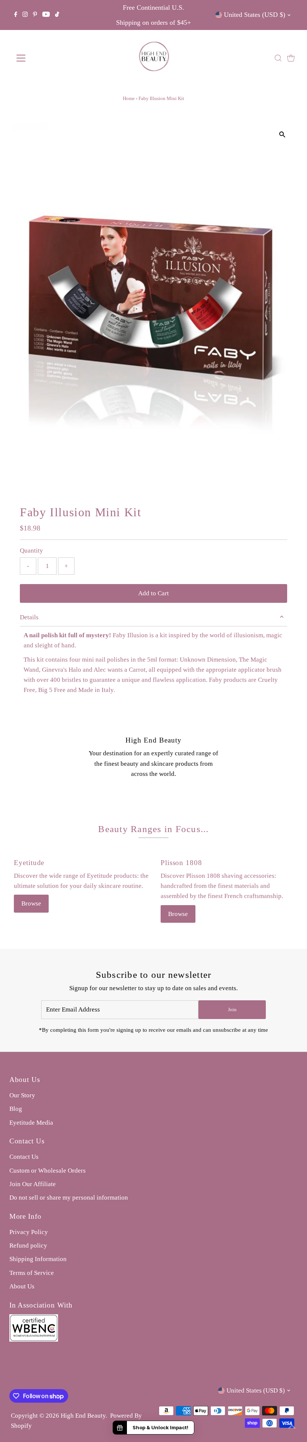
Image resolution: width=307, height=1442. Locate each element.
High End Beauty (83, 1415)
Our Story (22, 1095)
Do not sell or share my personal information (68, 1197)
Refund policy (28, 1245)
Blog (15, 1108)
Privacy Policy (28, 1232)
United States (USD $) (254, 14)
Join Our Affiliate (32, 1184)
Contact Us (24, 1156)
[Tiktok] (57, 15)
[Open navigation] (45, 58)
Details (29, 617)
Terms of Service (31, 1272)
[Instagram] (25, 15)
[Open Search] (278, 58)
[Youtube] (46, 15)
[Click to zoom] (282, 134)
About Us (21, 1286)
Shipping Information (38, 1259)
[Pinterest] (35, 15)
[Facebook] (15, 15)
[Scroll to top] (292, 1427)
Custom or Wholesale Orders (47, 1170)
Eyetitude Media (31, 1122)
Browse (31, 903)
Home (129, 98)
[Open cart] (291, 58)
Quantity (31, 550)
